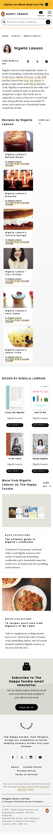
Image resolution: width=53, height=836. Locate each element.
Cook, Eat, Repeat (32, 80)
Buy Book (13, 425)
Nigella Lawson (15, 162)
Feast (12, 77)
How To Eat (40, 413)
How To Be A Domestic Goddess (17, 165)
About (15, 767)
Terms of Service (26, 775)
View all (44, 120)
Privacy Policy (26, 771)
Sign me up (26, 708)
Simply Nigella (40, 459)
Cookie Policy (32, 767)
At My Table (40, 77)
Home (5, 36)
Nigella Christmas (24, 77)
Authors (16, 36)
